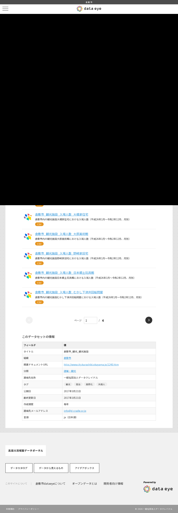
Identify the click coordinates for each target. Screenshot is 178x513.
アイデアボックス (84, 468)
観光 (68, 384)
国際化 (89, 384)
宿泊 (78, 384)
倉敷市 (67, 358)
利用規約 (10, 508)
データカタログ (18, 468)
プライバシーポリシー (28, 508)
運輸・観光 (70, 371)
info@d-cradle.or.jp (75, 410)
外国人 (101, 384)
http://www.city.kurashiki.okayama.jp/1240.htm (91, 364)
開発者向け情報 (113, 483)
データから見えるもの (51, 468)
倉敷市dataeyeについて (50, 483)
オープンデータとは (84, 483)
